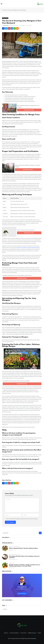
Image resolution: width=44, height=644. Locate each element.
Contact (39, 632)
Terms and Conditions (14, 632)
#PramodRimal (33, 638)
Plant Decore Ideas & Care (14, 554)
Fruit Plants (11, 563)
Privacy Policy (23, 632)
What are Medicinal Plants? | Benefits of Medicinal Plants (23, 548)
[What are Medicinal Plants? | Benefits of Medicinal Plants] (5, 548)
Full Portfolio (22, 593)
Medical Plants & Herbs (14, 546)
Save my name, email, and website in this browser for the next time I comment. (22, 518)
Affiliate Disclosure (32, 632)
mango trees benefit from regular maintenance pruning (28, 247)
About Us (6, 632)
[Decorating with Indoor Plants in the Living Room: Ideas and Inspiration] (5, 557)
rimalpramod (6, 25)
